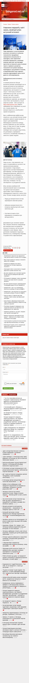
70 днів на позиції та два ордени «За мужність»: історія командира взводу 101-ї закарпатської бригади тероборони (15, 571)
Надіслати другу (8, 250)
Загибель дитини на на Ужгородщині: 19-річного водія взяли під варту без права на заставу (15, 521)
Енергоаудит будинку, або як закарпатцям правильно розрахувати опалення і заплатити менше (14, 326)
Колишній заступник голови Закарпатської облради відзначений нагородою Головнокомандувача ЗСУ (14, 513)
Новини (9, 24)
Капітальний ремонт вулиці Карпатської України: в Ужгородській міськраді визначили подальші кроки (14, 464)
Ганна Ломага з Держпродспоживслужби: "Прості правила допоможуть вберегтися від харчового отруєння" (15, 302)
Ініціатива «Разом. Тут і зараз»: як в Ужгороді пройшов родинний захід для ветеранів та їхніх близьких (14, 527)
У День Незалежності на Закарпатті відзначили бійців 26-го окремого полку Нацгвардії (14, 429)
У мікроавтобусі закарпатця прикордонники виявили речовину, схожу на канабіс (15, 544)
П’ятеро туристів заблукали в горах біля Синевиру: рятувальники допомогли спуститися (15, 538)
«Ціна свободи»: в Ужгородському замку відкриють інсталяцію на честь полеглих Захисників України (15, 458)
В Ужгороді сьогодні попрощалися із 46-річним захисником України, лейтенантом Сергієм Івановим (15, 470)
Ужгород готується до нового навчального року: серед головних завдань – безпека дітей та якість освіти (15, 493)
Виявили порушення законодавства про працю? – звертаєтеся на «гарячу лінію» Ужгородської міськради (14, 317)
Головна (5, 24)
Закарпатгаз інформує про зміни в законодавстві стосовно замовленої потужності (13, 265)
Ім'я (4, 367)
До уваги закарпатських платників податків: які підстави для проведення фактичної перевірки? (15, 274)
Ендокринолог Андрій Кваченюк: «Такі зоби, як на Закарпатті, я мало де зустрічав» (14, 565)
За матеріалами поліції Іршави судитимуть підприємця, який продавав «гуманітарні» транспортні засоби (14, 607)
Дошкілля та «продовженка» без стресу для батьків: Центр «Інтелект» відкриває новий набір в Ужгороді (15, 436)
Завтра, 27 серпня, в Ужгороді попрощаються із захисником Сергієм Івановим (14, 618)
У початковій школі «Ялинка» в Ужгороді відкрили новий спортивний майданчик (15, 408)
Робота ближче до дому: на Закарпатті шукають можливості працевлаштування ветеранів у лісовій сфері (15, 557)
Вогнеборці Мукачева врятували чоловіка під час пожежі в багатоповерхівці (12, 635)
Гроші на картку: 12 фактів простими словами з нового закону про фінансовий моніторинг (14, 297)
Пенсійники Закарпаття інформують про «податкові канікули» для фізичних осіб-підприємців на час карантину (14, 308)
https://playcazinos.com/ (10, 104)
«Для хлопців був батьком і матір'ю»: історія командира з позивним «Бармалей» (14, 452)
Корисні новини (15, 24)
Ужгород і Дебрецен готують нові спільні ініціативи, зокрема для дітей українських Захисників (15, 532)
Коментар (5, 372)
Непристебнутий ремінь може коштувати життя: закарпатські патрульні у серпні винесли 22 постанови (15, 579)
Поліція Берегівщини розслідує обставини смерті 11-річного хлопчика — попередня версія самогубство (15, 630)
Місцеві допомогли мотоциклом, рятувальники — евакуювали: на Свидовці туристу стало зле (12, 508)
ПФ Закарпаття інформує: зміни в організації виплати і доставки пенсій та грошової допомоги (15, 280)
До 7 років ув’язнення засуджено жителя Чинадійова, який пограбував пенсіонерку (15, 475)
